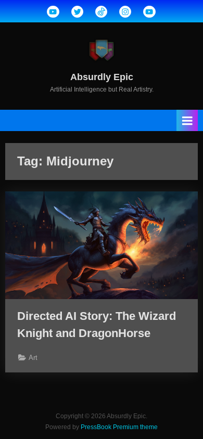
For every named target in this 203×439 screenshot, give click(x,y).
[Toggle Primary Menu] (187, 120)
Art (33, 357)
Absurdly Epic (101, 77)
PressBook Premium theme (119, 427)
